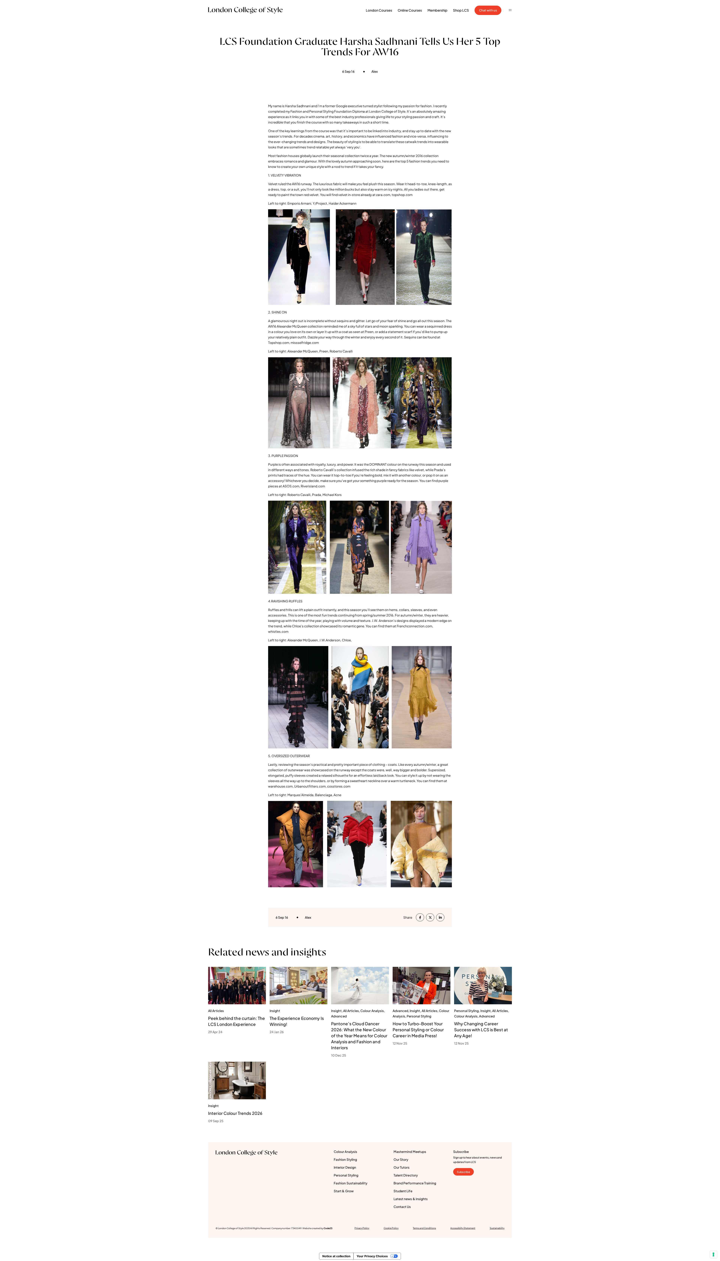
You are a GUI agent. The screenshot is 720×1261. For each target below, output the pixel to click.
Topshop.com (278, 342)
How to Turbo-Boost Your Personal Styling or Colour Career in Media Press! (418, 1029)
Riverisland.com (313, 486)
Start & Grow (344, 1191)
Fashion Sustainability (350, 1183)
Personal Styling (346, 1175)
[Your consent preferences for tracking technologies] (713, 1254)
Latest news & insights (411, 1199)
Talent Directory (406, 1175)
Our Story (401, 1159)
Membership (437, 10)
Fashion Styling (345, 1159)
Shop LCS (461, 10)
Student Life (403, 1191)
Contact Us (402, 1207)
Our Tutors (402, 1167)
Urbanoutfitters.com (310, 786)
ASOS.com (291, 486)
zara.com (383, 195)
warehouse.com (280, 786)
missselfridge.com (305, 342)
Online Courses (410, 10)
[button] (510, 10)
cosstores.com (338, 786)
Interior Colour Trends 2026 (235, 1113)
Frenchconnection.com (414, 626)
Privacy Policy (362, 1228)
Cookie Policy (391, 1228)
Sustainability (497, 1228)
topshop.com (402, 195)
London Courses (379, 10)
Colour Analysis (345, 1151)
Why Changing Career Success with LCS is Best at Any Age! (481, 1029)
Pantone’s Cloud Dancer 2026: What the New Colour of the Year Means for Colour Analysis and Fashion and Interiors (359, 1035)
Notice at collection (336, 1256)
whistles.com (278, 631)
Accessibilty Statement (462, 1228)
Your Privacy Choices (372, 1256)
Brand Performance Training (415, 1183)
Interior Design (345, 1167)
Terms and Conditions (424, 1228)
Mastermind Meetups (410, 1151)
